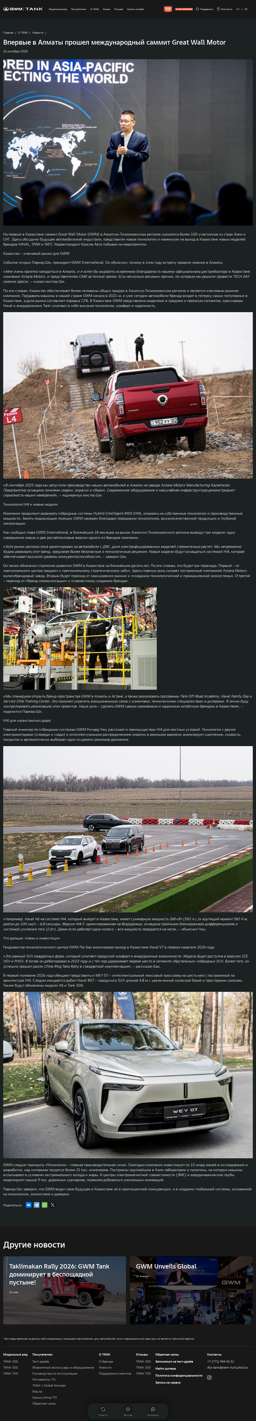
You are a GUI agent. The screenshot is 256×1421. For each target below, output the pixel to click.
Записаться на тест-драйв (174, 1361)
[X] (52, 1205)
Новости (37, 32)
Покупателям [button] (42, 1354)
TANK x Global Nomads (49, 1385)
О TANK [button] (104, 1354)
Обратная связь (167, 1354)
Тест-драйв (40, 1361)
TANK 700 (10, 1373)
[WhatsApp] (44, 1205)
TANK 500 (10, 1367)
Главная (8, 32)
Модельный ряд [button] (15, 1354)
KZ (245, 9)
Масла (37, 1391)
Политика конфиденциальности (178, 1375)
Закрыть (158, 1397)
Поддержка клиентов (115, 1373)
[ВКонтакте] (28, 1205)
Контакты (214, 1354)
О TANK (23, 32)
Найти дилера (165, 1368)
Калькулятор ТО (44, 1397)
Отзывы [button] (142, 1354)
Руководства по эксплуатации (54, 1373)
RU (238, 9)
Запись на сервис (168, 1382)
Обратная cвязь (44, 1403)
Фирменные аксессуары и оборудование (63, 1367)
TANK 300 (10, 1361)
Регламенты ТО (44, 1379)
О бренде (106, 1361)
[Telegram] (36, 1205)
